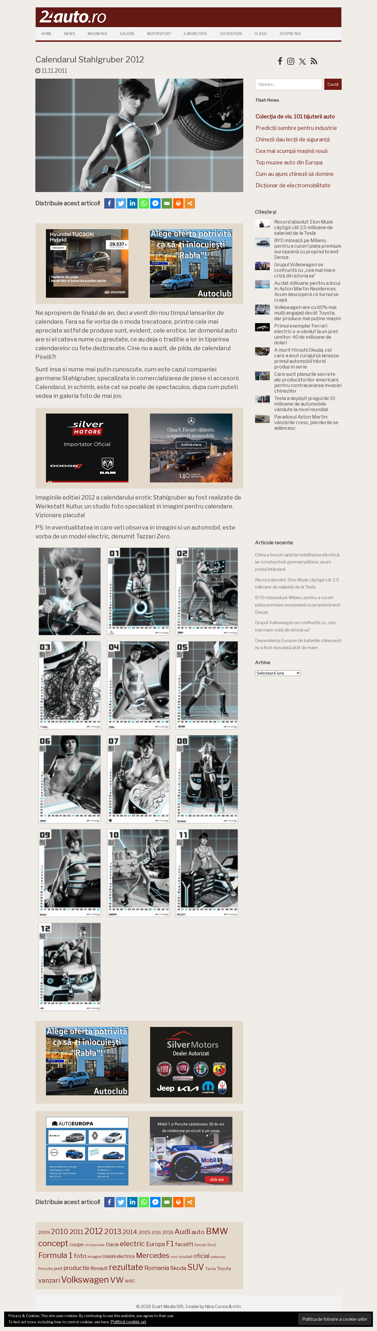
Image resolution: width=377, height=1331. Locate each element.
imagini (95, 1256)
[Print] (178, 203)
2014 (130, 1232)
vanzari (49, 1280)
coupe (77, 1244)
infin (237, 1306)
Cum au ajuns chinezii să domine (295, 174)
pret (58, 1268)
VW (117, 1279)
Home (47, 34)
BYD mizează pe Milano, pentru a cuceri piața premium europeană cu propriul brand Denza (297, 605)
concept (53, 1243)
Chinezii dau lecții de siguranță (293, 139)
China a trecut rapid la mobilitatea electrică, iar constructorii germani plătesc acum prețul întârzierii (297, 562)
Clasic (260, 34)
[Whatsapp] (144, 203)
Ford (212, 1245)
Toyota (224, 1268)
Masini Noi (97, 34)
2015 (144, 1232)
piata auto (218, 1257)
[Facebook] (109, 203)
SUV (195, 1267)
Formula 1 (55, 1255)
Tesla (210, 1268)
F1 (170, 1243)
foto (80, 1255)
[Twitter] (121, 203)
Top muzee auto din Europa (289, 162)
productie (76, 1268)
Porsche (45, 1268)
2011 (76, 1232)
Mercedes (152, 1255)
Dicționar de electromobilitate (293, 185)
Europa (155, 1244)
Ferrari (200, 1244)
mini (174, 1257)
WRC (130, 1281)
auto (198, 1232)
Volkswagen (85, 1279)
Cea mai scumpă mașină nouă (292, 151)
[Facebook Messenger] (155, 203)
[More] (190, 203)
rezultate (126, 1267)
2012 (94, 1231)
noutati (185, 1256)
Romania (156, 1268)
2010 (59, 1231)
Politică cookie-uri (128, 1322)
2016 (156, 1232)
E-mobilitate (195, 34)
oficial (201, 1255)
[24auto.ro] (72, 24)
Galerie (127, 34)
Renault (99, 1268)
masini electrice (119, 1256)
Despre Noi (290, 34)
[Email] (167, 203)
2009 (44, 1232)
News (69, 34)
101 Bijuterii (231, 34)
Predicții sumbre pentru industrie (296, 128)
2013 (112, 1231)
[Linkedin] (132, 203)
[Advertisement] (299, 485)
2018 (167, 1232)
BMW (217, 1231)
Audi (182, 1231)
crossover (95, 1244)
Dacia (112, 1244)
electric (132, 1243)
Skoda (178, 1268)
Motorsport (159, 34)
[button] (69, 592)
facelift (184, 1244)
